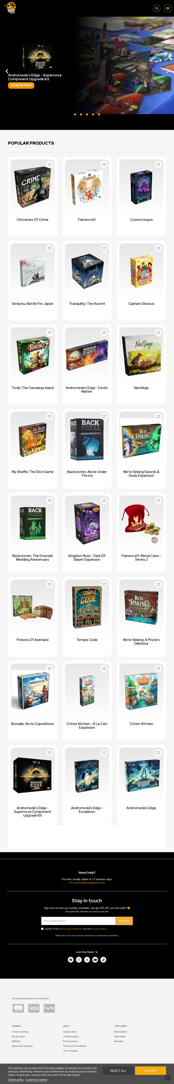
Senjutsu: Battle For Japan (32, 304)
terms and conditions (71, 928)
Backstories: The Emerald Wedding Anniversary (32, 557)
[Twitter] (87, 960)
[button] (13, 69)
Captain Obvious (141, 304)
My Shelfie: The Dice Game (33, 472)
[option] (87, 69)
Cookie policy (16, 1079)
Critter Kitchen (141, 724)
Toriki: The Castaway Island (33, 388)
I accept (150, 1071)
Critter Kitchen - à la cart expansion (87, 725)
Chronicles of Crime (32, 220)
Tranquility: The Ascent (87, 304)
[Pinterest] (103, 960)
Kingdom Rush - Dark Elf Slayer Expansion (87, 557)
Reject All (118, 1071)
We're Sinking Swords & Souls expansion (141, 473)
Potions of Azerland (32, 640)
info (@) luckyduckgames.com (87, 882)
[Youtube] (95, 960)
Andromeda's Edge (141, 808)
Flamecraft (87, 220)
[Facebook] (71, 960)
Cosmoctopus (141, 220)
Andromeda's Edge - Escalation (87, 810)
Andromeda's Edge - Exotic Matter (87, 389)
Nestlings (141, 388)
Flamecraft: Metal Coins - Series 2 (141, 557)
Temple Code (87, 640)
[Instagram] (79, 960)
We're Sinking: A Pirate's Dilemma (141, 641)
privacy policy (99, 928)
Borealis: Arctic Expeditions (32, 724)
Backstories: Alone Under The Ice (87, 473)
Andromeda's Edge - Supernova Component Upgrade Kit (32, 811)
